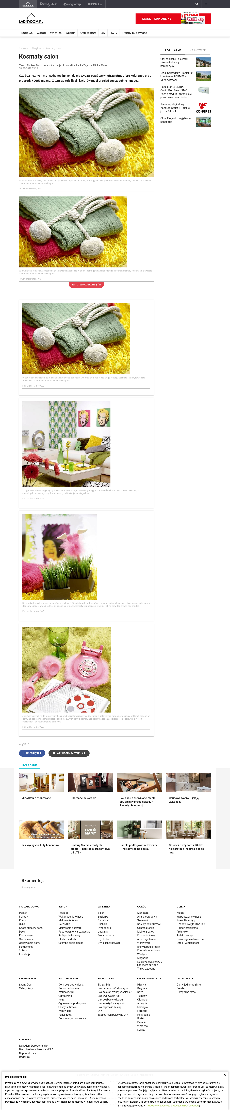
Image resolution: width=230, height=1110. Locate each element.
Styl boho (103, 939)
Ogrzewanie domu (29, 942)
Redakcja (24, 1057)
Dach (22, 931)
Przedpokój (104, 928)
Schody (23, 916)
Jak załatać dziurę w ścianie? (115, 992)
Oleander (142, 999)
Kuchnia (102, 924)
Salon (101, 912)
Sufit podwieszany (69, 935)
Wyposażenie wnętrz (189, 916)
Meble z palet (145, 931)
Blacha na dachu (67, 939)
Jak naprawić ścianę (109, 1007)
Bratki (140, 1018)
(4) (89, 284)
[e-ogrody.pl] (72, 4)
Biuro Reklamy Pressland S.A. (36, 1049)
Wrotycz (142, 954)
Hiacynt (141, 984)
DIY (103, 32)
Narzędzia (64, 924)
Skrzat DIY (104, 984)
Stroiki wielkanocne (188, 942)
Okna (22, 924)
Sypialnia (103, 920)
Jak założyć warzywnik (111, 1003)
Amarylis (142, 1003)
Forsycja (142, 1010)
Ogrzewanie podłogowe (72, 1003)
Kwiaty (141, 1029)
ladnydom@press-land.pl (33, 1045)
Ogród (41, 32)
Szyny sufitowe (67, 1007)
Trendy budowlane (134, 32)
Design (70, 32)
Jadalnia (103, 931)
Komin (22, 920)
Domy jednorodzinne (189, 984)
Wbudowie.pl (66, 992)
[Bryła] (95, 4)
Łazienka (103, 916)
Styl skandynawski (109, 942)
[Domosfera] (48, 4)
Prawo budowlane (68, 988)
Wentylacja (64, 1010)
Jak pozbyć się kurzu (110, 999)
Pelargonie (143, 1014)
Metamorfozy (106, 935)
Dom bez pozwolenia (71, 984)
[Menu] (206, 4)
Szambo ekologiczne (70, 942)
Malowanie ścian (68, 920)
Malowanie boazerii (69, 928)
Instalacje (24, 954)
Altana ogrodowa (147, 916)
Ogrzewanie (65, 995)
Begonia (142, 988)
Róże (140, 992)
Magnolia (142, 958)
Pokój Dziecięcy (186, 920)
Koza (61, 999)
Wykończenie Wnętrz (70, 916)
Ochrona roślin (145, 928)
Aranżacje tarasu (146, 939)
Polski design (185, 935)
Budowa (27, 32)
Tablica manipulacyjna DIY (113, 1014)
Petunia (141, 1022)
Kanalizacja (65, 1014)
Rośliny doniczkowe (149, 924)
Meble (180, 912)
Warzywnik (143, 942)
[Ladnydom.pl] (28, 4)
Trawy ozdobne (146, 968)
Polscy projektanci (187, 928)
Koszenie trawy (146, 935)
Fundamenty (26, 946)
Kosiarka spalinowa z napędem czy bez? (149, 963)
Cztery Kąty (26, 988)
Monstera (143, 912)
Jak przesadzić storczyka (113, 988)
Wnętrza (56, 32)
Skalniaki (142, 920)
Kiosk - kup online (156, 18)
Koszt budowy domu (31, 928)
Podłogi (63, 912)
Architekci (182, 931)
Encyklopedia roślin (148, 946)
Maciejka (142, 1007)
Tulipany (142, 995)
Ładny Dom (25, 984)
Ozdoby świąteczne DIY (191, 924)
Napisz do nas (27, 1053)
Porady (23, 912)
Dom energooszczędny (72, 1018)
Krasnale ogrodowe (148, 950)
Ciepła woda (26, 939)
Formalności (26, 935)
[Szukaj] (197, 4)
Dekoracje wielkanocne (190, 939)
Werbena (142, 1026)
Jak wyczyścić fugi (109, 995)
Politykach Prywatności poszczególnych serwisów (172, 1105)
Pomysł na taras (186, 992)
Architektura (88, 32)
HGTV (114, 32)
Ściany (23, 950)
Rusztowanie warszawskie (74, 931)
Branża (181, 988)
